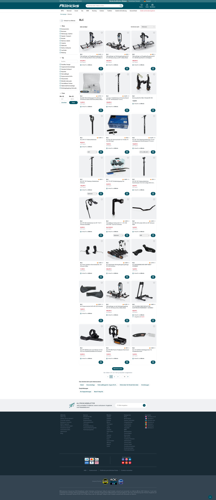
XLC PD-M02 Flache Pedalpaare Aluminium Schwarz (117, 350)
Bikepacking (127, 431)
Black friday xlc (98, 391)
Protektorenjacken (129, 446)
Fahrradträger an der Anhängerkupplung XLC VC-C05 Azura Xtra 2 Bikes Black (117, 307)
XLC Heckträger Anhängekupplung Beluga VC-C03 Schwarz (117, 265)
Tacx (108, 426)
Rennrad (69, 10)
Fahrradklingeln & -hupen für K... (107, 385)
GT (108, 433)
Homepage (63, 14)
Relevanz (144, 27)
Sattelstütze (127, 440)
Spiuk (108, 427)
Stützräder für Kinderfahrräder (129, 385)
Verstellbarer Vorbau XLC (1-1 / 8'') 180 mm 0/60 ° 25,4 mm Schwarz (116, 223)
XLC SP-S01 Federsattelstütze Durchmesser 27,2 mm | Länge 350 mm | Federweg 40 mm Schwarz (143, 182)
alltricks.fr (150, 418)
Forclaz (109, 437)
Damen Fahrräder (129, 420)
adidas (109, 416)
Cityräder (127, 427)
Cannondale (110, 440)
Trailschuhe (127, 426)
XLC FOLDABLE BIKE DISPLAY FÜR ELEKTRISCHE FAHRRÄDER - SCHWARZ (142, 307)
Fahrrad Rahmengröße (90, 427)
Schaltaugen (145, 385)
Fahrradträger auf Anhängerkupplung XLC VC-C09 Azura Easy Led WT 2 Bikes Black (117, 57)
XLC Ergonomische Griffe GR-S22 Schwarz (91, 306)
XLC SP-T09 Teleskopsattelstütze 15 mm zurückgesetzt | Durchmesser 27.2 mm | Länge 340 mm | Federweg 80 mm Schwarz (143, 140)
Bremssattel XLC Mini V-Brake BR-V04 (142, 98)
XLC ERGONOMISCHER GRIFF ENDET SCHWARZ (141, 265)
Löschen (64, 102)
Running (94, 10)
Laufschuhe (127, 424)
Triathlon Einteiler (129, 439)
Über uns (63, 416)
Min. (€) (62, 96)
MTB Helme (127, 418)
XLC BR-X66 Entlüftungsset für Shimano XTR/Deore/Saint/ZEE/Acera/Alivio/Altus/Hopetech (91, 98)
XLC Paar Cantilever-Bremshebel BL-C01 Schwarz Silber (91, 265)
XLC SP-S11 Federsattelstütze (88, 139)
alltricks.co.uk (151, 416)
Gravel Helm (127, 442)
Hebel (82, 385)
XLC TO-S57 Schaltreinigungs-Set (115, 181)
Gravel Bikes (128, 433)
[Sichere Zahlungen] (92, 461)
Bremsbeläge (91, 385)
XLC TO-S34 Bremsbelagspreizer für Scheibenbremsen (142, 350)
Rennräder (127, 435)
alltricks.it (150, 424)
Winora (109, 442)
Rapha (109, 444)
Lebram (109, 429)
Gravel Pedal (128, 444)
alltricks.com (151, 420)
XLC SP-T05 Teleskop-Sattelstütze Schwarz (89, 182)
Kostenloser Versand (124, 1)
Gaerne (109, 435)
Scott (108, 446)
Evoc (108, 439)
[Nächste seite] (128, 376)
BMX (87, 10)
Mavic (108, 422)
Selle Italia (110, 431)
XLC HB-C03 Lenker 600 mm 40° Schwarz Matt (143, 223)
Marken (70, 14)
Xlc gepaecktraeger (85, 391)
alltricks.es (150, 422)
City (82, 10)
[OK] (144, 405)
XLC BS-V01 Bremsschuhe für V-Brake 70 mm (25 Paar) (117, 140)
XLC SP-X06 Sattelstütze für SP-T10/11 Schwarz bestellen (91, 223)
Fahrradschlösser (129, 450)
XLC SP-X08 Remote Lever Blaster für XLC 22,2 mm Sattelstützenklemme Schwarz (91, 350)
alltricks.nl (150, 427)
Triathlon (109, 10)
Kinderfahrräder (128, 448)
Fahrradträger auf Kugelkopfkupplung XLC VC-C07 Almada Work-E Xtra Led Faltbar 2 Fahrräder (91, 57)
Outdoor (102, 10)
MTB (62, 10)
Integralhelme (128, 422)
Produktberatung (88, 426)
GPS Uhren (127, 437)
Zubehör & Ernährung (121, 10)
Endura (109, 420)
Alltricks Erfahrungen (66, 426)
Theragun (110, 424)
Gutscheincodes (65, 429)
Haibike (109, 418)
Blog (61, 433)
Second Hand (133, 10)
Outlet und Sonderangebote (147, 10)
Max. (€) (71, 96)
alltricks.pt (150, 426)
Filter (73, 102)
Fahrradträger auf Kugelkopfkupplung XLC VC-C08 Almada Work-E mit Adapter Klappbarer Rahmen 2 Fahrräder (143, 57)
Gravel (76, 10)
